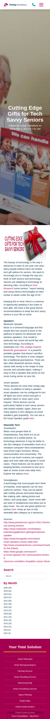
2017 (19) (8, 617)
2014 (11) (7, 627)
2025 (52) (8, 591)
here (31, 418)
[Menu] (41, 4)
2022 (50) (8, 601)
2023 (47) (8, 597)
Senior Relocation (25, 659)
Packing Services (25, 671)
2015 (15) (8, 623)
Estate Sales (25, 701)
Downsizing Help (25, 683)
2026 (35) (8, 588)
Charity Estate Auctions (25, 713)
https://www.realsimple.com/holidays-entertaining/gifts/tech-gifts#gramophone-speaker (25, 532)
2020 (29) (8, 607)
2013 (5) (7, 630)
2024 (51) (8, 594)
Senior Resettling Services (25, 677)
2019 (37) (8, 610)
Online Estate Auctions (25, 707)
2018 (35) (8, 614)
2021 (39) (8, 604)
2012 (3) (7, 633)
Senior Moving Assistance (25, 665)
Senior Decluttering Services (25, 689)
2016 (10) (8, 620)
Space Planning (25, 695)
